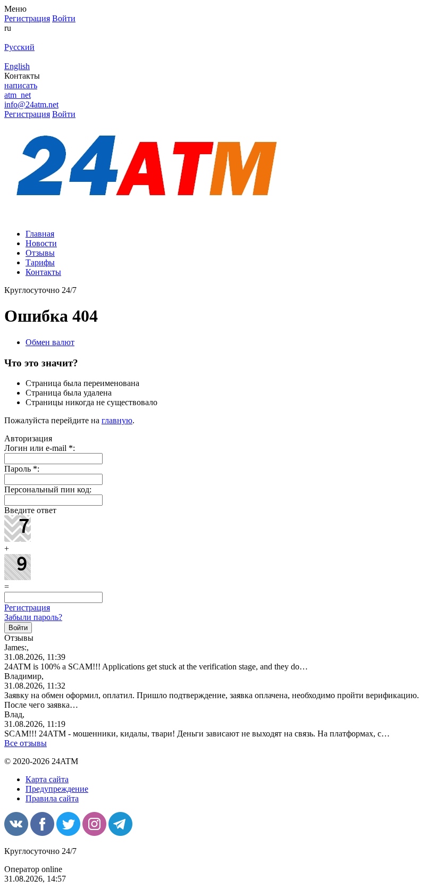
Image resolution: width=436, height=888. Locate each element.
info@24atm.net (31, 104)
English (17, 66)
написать (20, 85)
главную (117, 420)
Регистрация (27, 607)
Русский (19, 47)
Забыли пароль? (33, 617)
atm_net (17, 94)
